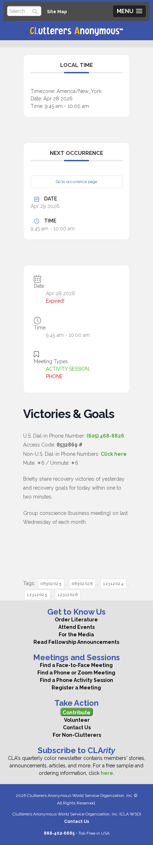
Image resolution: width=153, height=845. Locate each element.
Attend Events (76, 627)
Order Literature (76, 619)
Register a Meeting (76, 687)
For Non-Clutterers (76, 735)
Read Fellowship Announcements (76, 642)
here (107, 773)
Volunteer (76, 720)
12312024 (113, 583)
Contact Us (76, 727)
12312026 (68, 595)
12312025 (37, 595)
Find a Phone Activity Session (76, 680)
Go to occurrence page (76, 181)
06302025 (51, 583)
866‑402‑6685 (59, 833)
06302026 (82, 583)
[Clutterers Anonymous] (76, 31)
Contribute (76, 712)
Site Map (57, 11)
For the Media (76, 634)
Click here (114, 454)
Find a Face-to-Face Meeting (76, 665)
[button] (129, 11)
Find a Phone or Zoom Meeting (76, 673)
